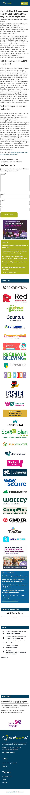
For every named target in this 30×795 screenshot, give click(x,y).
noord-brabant (17, 162)
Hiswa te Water (10, 643)
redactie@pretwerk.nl (12, 749)
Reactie (3, 174)
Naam (2, 194)
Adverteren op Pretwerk (9, 763)
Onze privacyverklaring (8, 752)
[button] (22, 3)
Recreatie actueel (12, 159)
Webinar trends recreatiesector (14, 638)
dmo (11, 162)
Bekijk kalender (4, 657)
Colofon (4, 766)
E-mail (2, 200)
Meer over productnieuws (10, 601)
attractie (6, 162)
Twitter (4, 779)
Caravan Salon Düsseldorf (13, 633)
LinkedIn (4, 783)
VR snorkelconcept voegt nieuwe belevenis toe (15, 576)
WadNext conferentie (11, 647)
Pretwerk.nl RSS (7, 776)
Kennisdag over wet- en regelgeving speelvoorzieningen (16, 653)
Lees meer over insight (9, 272)
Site (1, 206)
